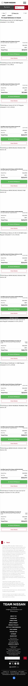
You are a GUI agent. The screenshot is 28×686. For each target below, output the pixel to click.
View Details (14, 58)
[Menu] (24, 3)
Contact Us (6, 671)
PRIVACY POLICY (13, 625)
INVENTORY (13, 636)
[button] (14, 677)
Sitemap (13, 634)
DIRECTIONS (13, 620)
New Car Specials (13, 641)
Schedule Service (13, 646)
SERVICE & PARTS (13, 644)
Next (8, 542)
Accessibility (13, 671)
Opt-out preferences (13, 627)
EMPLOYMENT (13, 623)
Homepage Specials (13, 642)
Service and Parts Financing (13, 653)
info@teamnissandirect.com (14, 609)
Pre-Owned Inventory (13, 639)
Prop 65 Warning (14, 673)
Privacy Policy (5, 673)
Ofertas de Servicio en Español (13, 652)
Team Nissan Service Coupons (13, 649)
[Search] (25, 7)
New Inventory (13, 638)
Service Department (13, 654)
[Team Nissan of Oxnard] (8, 2)
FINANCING (13, 618)
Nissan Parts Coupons (13, 650)
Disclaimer (13, 629)
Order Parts (13, 647)
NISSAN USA (13, 631)
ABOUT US (13, 616)
